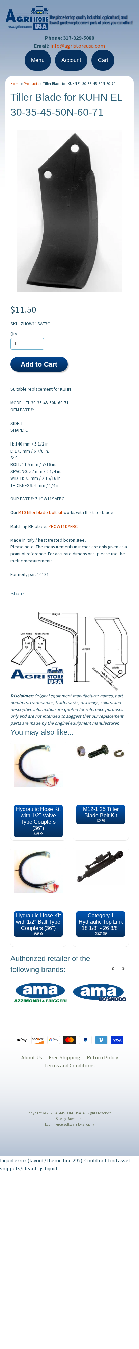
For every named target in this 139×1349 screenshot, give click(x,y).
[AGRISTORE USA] (69, 26)
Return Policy (102, 1057)
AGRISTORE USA (68, 1113)
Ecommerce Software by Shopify (69, 1124)
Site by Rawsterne (69, 1118)
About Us (31, 1057)
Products (31, 83)
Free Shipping (64, 1057)
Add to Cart (39, 364)
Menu (38, 60)
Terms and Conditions (69, 1065)
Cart (103, 60)
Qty (13, 334)
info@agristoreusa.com (77, 45)
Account (71, 60)
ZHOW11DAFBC (63, 526)
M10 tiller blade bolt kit (40, 513)
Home (15, 83)
